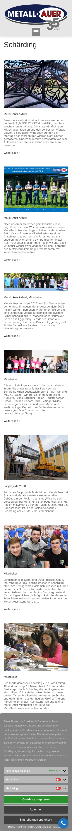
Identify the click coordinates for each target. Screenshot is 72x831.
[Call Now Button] (63, 823)
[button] (36, 32)
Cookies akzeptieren (36, 799)
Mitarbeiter (35, 297)
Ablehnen (36, 809)
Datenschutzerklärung (39, 827)
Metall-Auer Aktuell (15, 114)
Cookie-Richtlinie (17, 827)
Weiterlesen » (12, 152)
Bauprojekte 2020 (15, 486)
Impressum (58, 827)
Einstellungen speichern (36, 819)
